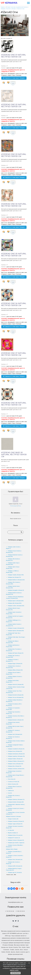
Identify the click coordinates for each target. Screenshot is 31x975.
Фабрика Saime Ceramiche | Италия (13, 613)
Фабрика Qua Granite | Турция (16, 843)
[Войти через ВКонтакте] (11, 888)
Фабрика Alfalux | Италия (15, 670)
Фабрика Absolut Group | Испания (13, 609)
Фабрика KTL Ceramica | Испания (13, 731)
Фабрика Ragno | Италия (15, 663)
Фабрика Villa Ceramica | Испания (13, 559)
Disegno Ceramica (13, 819)
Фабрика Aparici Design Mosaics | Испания (15, 776)
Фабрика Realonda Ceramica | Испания (14, 555)
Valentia (11, 790)
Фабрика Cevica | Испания (15, 764)
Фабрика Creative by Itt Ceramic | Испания (15, 809)
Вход (19, 506)
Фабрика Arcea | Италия (15, 751)
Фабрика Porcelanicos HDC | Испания (14, 704)
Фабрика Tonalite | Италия (16, 575)
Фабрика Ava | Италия (14, 577)
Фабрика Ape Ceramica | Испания (13, 656)
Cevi (10, 793)
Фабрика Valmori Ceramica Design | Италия (15, 687)
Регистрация (13, 506)
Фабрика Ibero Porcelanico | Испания (13, 650)
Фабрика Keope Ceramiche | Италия (13, 772)
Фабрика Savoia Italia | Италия (12, 681)
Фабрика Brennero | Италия (16, 720)
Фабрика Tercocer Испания (15, 697)
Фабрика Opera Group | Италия (12, 567)
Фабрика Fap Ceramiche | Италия (13, 712)
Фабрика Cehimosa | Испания (16, 799)
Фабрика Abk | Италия (14, 603)
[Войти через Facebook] (14, 888)
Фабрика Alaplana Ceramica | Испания (14, 677)
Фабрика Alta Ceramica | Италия (13, 796)
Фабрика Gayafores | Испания (16, 756)
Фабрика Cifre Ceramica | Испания (13, 583)
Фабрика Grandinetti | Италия (16, 749)
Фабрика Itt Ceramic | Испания (12, 660)
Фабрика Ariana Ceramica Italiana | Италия (15, 741)
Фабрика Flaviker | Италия (15, 759)
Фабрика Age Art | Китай (15, 872)
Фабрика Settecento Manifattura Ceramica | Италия (14, 597)
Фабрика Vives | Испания (15, 859)
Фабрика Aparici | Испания (16, 601)
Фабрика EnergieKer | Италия (16, 590)
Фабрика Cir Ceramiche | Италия (13, 708)
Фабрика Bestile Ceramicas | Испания (14, 593)
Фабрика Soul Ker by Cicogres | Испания (14, 617)
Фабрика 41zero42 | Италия (16, 684)
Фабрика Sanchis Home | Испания (13, 587)
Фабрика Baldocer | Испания (16, 580)
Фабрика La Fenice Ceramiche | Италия (14, 856)
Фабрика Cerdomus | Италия (16, 768)
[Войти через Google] (19, 888)
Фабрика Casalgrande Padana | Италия (14, 745)
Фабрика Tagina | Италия (15, 824)
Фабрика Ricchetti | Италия (15, 695)
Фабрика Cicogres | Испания (16, 628)
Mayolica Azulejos (13, 833)
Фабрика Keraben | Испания (16, 802)
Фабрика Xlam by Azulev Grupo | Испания (14, 727)
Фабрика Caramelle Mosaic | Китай (13, 852)
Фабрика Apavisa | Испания (16, 630)
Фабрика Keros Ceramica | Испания (13, 666)
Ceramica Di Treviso (13, 781)
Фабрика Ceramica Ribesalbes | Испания (14, 846)
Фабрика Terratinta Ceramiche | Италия (14, 827)
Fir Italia (11, 830)
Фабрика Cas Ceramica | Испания (13, 737)
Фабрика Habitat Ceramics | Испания (13, 625)
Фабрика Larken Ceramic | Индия (13, 547)
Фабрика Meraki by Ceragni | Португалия (14, 869)
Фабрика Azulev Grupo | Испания (12, 563)
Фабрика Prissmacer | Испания (13, 816)
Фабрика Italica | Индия (11, 849)
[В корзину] (4, 82)
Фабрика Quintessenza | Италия (12, 646)
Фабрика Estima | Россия (15, 835)
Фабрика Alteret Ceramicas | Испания (14, 787)
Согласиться (15, 973)
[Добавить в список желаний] (8, 82)
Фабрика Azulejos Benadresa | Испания (14, 700)
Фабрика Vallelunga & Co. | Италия (13, 621)
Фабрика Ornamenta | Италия (16, 821)
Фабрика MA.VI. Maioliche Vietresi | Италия (15, 805)
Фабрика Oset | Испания (15, 734)
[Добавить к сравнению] (13, 83)
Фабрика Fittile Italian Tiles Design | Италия (15, 638)
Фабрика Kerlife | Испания (15, 866)
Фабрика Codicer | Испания (16, 606)
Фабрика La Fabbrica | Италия (12, 571)
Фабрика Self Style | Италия (15, 653)
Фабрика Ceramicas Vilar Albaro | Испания (15, 716)
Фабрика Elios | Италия (14, 766)
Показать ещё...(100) (11, 874)
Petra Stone (11, 779)
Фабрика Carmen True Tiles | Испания (14, 691)
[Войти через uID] (9, 888)
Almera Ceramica (13, 784)
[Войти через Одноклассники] (22, 888)
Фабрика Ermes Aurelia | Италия (13, 723)
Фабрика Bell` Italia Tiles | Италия (13, 634)
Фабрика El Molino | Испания (16, 761)
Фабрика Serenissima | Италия (16, 754)
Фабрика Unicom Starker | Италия (13, 673)
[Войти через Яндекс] (17, 888)
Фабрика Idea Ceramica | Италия (13, 862)
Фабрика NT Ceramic (14, 838)
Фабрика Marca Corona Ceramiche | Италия (15, 813)
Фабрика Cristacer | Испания (16, 840)
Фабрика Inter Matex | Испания (12, 642)
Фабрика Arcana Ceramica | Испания (13, 551)
